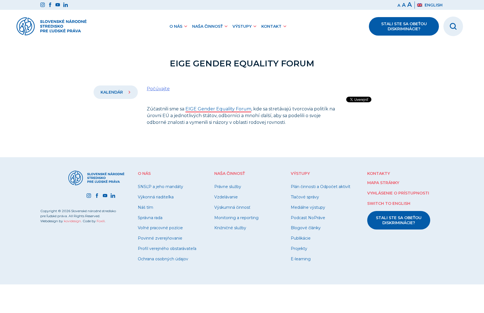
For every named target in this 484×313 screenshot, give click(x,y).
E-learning (301, 258)
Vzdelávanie (226, 197)
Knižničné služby (230, 227)
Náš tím (145, 207)
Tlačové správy (305, 197)
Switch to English (388, 203)
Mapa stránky (383, 182)
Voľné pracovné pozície (160, 227)
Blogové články (306, 227)
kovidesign (72, 221)
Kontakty (378, 173)
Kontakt (271, 26)
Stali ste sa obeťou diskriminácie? (404, 26)
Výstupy (242, 26)
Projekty (299, 248)
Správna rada (150, 217)
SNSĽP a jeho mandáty (160, 186)
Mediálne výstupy (308, 207)
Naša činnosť (207, 26)
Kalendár (112, 92)
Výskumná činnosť (232, 207)
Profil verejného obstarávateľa (167, 248)
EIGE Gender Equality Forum (218, 109)
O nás (175, 26)
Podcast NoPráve (308, 217)
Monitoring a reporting (236, 217)
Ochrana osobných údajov (163, 258)
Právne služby (227, 186)
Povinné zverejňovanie (160, 238)
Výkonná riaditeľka (156, 197)
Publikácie (301, 238)
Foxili (101, 221)
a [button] (404, 5)
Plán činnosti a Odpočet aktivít (320, 186)
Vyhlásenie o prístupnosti (398, 193)
